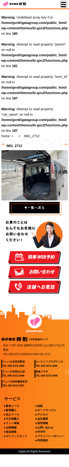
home (5, 136)
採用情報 (42, 423)
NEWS (41, 431)
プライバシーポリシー (50, 436)
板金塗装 (11, 431)
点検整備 (11, 427)
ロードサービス (46, 410)
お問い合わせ (45, 427)
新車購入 (11, 410)
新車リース (12, 405)
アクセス (42, 414)
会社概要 (42, 418)
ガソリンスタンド (16, 436)
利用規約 (42, 440)
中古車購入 (12, 418)
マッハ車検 (12, 423)
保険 (40, 405)
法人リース (12, 414)
